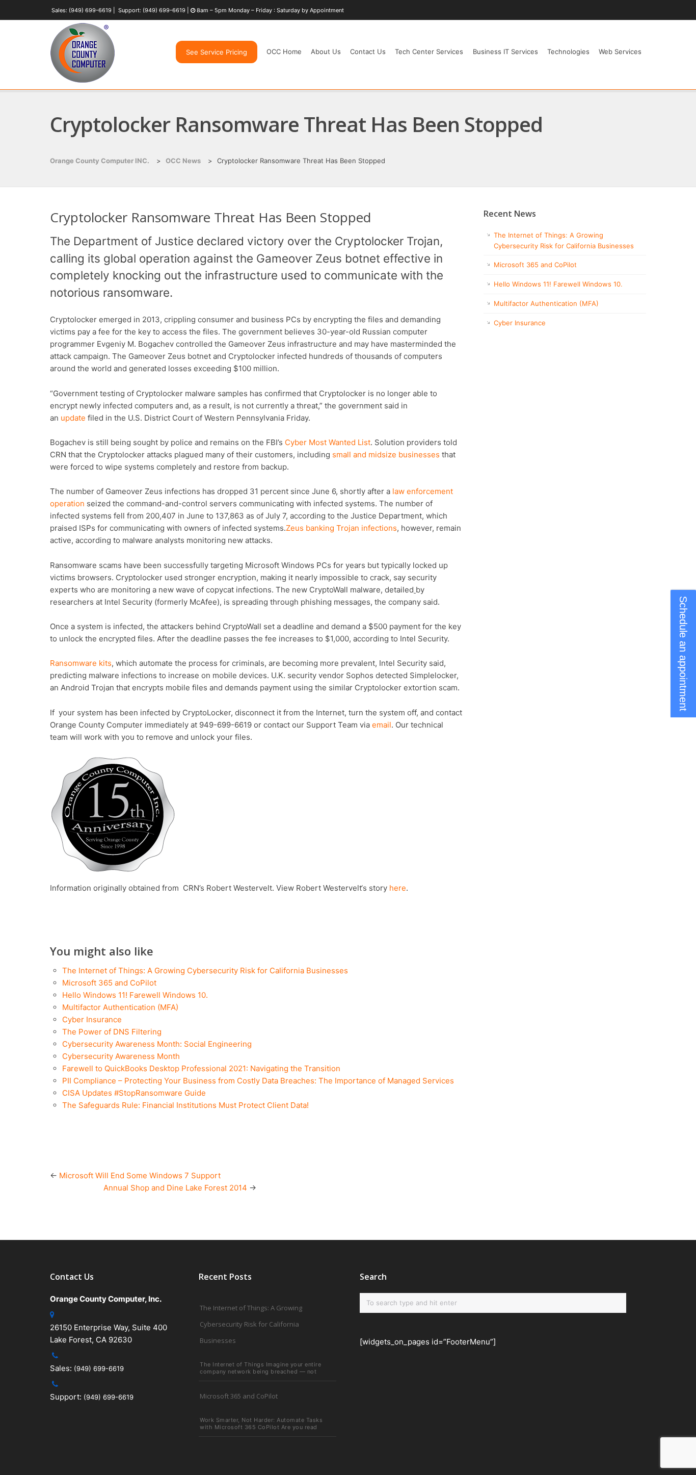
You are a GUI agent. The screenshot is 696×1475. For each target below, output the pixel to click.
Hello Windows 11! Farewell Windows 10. (135, 995)
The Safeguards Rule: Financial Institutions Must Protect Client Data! (185, 1105)
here (397, 888)
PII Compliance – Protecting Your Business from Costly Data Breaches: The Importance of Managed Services (258, 1080)
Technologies (568, 51)
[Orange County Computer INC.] (82, 83)
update (74, 418)
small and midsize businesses (386, 454)
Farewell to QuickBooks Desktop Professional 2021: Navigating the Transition (201, 1068)
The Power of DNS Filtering (112, 1032)
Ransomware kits (81, 663)
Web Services (620, 51)
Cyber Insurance (92, 1019)
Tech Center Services (429, 51)
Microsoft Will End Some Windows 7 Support (140, 1175)
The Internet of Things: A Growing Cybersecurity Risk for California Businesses (205, 970)
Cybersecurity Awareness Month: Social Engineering (157, 1044)
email (381, 725)
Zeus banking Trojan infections (341, 528)
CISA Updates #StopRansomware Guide (134, 1093)
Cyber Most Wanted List (327, 442)
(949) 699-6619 (90, 10)
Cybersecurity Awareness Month (121, 1056)
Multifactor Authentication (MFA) (120, 1007)
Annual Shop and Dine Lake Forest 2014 (175, 1188)
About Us (326, 51)
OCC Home (284, 51)
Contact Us (368, 51)
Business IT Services (505, 51)
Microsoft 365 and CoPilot (109, 983)
